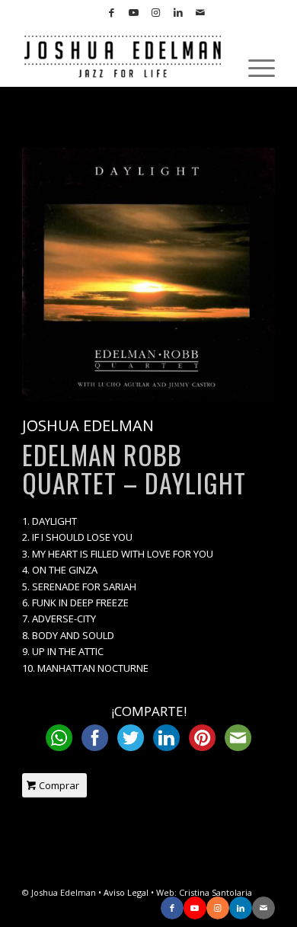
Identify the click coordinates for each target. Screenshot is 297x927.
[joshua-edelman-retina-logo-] (123, 56)
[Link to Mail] (200, 12)
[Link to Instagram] (156, 12)
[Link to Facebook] (112, 12)
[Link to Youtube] (134, 12)
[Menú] (254, 67)
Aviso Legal (126, 892)
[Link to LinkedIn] (178, 12)
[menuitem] (254, 67)
